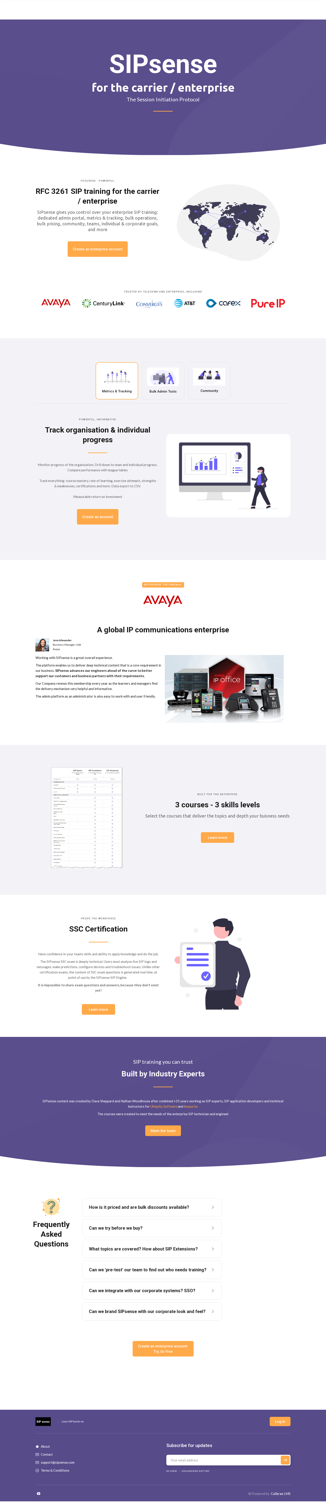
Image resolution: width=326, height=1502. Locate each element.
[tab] (117, 380)
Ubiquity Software (163, 1106)
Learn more (217, 837)
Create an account (97, 517)
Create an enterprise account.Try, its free (163, 1349)
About (45, 1446)
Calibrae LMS (281, 1494)
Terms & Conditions (55, 1470)
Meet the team (163, 1130)
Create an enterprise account (97, 249)
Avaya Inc (191, 1106)
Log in (280, 1421)
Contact (47, 1454)
